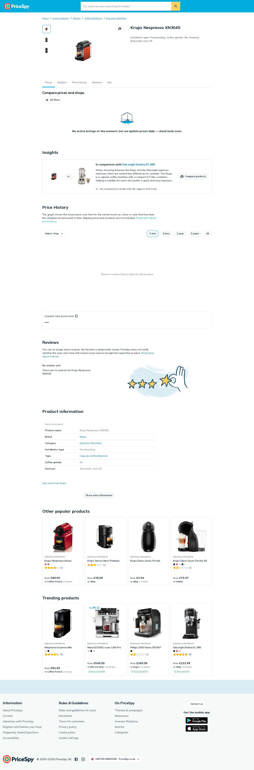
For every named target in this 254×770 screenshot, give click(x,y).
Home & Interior (61, 18)
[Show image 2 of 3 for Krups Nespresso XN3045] (46, 40)
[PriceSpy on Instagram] (83, 759)
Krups (83, 436)
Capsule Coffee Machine (94, 455)
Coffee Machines (93, 18)
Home (45, 18)
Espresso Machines (116, 18)
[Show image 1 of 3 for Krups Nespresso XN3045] (46, 29)
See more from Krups (54, 483)
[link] (127, 176)
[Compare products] (120, 28)
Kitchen (77, 18)
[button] (52, 100)
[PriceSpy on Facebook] (76, 759)
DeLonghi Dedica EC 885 (138, 164)
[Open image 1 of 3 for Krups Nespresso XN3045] (83, 51)
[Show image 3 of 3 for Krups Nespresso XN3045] (46, 50)
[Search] (175, 6)
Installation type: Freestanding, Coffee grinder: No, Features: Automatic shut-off (165, 39)
